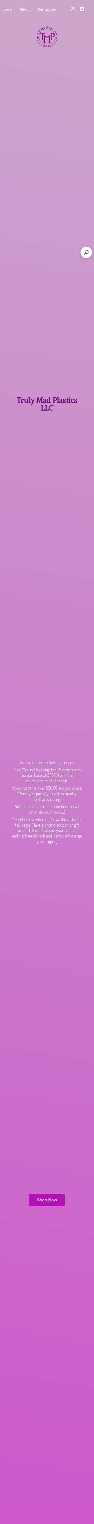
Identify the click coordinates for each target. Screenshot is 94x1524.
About (25, 9)
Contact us (47, 9)
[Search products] (86, 252)
